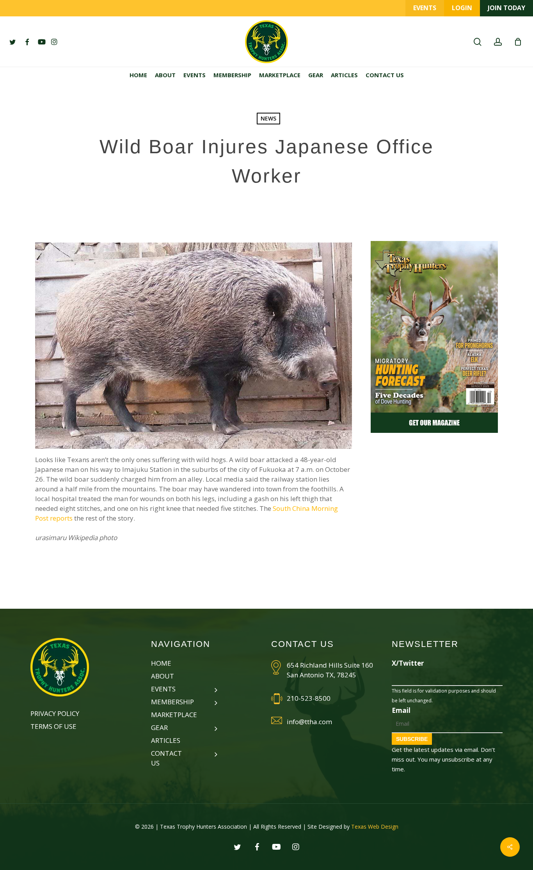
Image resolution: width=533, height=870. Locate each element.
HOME (161, 663)
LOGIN (462, 8)
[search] (477, 42)
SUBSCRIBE (412, 739)
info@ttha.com (309, 721)
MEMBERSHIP (171, 701)
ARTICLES (165, 740)
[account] (498, 42)
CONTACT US (166, 758)
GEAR (159, 727)
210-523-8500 (308, 698)
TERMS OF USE (53, 726)
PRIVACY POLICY (54, 713)
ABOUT (162, 676)
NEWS (268, 118)
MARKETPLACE (174, 714)
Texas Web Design (374, 826)
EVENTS (424, 8)
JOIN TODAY (506, 8)
